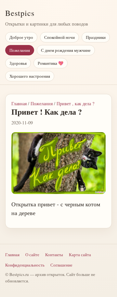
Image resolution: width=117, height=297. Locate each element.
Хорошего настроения (29, 76)
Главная (19, 103)
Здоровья (18, 63)
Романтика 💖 (50, 63)
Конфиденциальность (25, 265)
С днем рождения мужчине (66, 50)
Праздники (96, 37)
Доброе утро (21, 37)
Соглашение (61, 265)
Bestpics (19, 13)
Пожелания (19, 50)
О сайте (32, 254)
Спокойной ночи (59, 37)
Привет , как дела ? (75, 103)
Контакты (54, 254)
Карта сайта (80, 254)
